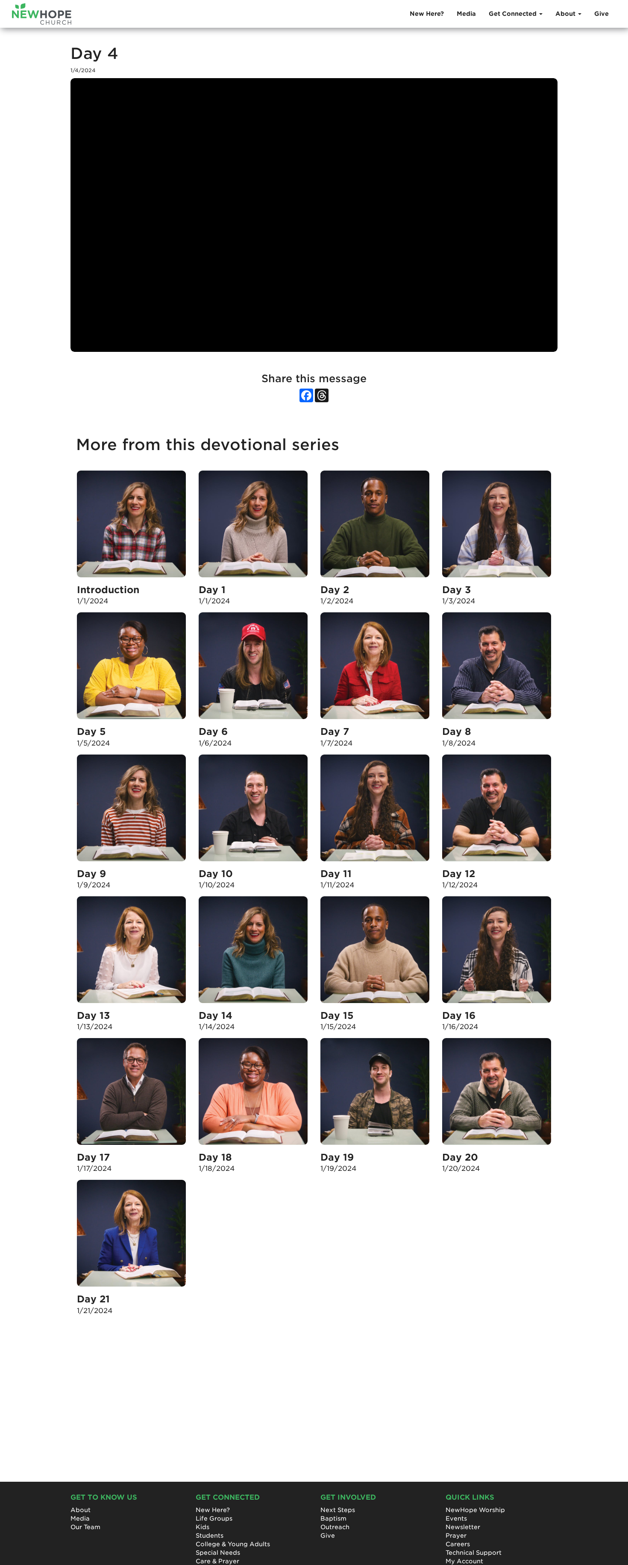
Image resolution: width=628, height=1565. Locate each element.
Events (456, 1518)
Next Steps (337, 1509)
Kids (202, 1527)
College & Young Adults (233, 1544)
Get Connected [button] (513, 13)
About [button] (566, 13)
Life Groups (214, 1518)
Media (466, 13)
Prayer (456, 1535)
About (80, 1509)
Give (601, 13)
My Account (464, 1561)
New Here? (427, 13)
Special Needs (218, 1552)
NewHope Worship (475, 1509)
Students (209, 1535)
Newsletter (463, 1527)
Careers (458, 1544)
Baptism (333, 1518)
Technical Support (474, 1552)
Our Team (85, 1527)
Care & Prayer (217, 1561)
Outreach (334, 1527)
